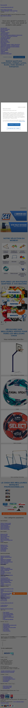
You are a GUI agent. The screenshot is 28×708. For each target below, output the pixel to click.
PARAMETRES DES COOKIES (14, 128)
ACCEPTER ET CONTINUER (14, 124)
